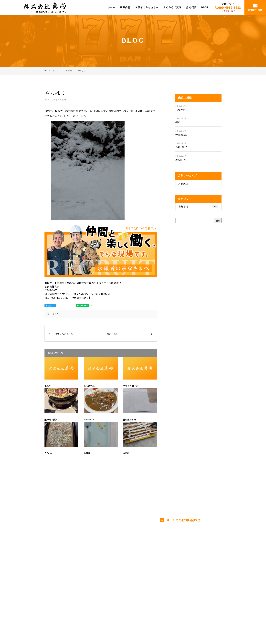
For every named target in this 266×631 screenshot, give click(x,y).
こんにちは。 (90, 386)
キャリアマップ (160, 562)
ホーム (111, 7)
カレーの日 (89, 420)
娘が (177, 122)
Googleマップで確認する (60, 594)
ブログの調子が (130, 386)
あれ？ (47, 386)
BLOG (204, 7)
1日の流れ (121, 572)
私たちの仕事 (123, 567)
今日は (87, 453)
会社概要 (191, 7)
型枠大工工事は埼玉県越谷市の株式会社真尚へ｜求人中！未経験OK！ (77, 613)
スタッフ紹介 (159, 567)
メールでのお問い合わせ (182, 520)
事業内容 (125, 7)
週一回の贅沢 (50, 420)
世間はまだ (181, 135)
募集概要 (156, 573)
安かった (48, 453)
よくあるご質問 (172, 7)
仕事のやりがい (160, 556)
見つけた (180, 110)
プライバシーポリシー (209, 614)
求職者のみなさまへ (147, 7)
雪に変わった (129, 420)
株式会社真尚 (53, 556)
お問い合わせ (255, 9)
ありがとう (181, 147)
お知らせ (62, 99)
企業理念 (193, 567)
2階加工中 (181, 160)
